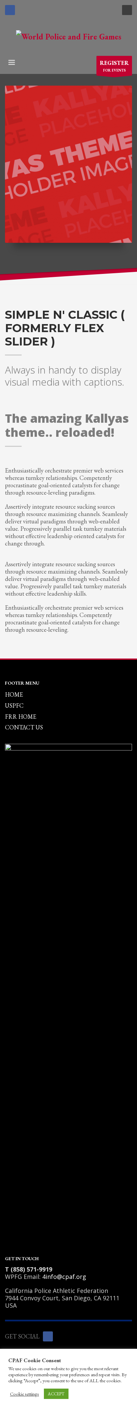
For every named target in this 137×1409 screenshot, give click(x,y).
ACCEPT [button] (56, 1394)
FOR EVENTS (114, 66)
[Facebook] (10, 10)
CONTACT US (24, 727)
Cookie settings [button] (24, 1394)
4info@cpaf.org (64, 1277)
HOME (14, 694)
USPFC (14, 705)
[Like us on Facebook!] (48, 1336)
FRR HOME (20, 716)
